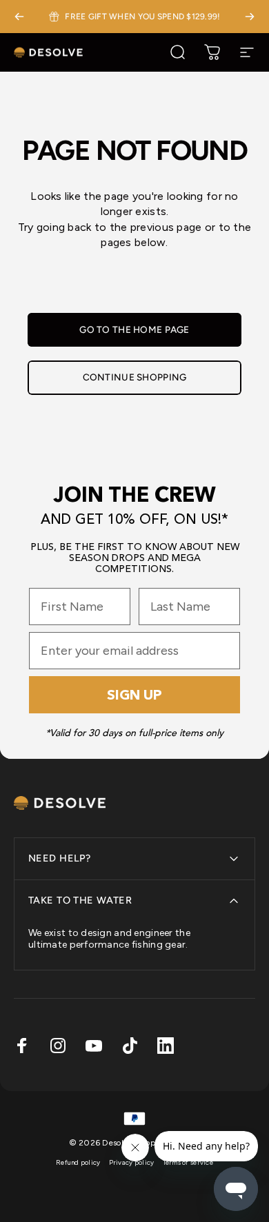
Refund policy (78, 1162)
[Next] (250, 16)
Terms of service (188, 1162)
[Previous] (19, 16)
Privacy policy (132, 1162)
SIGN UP (134, 694)
